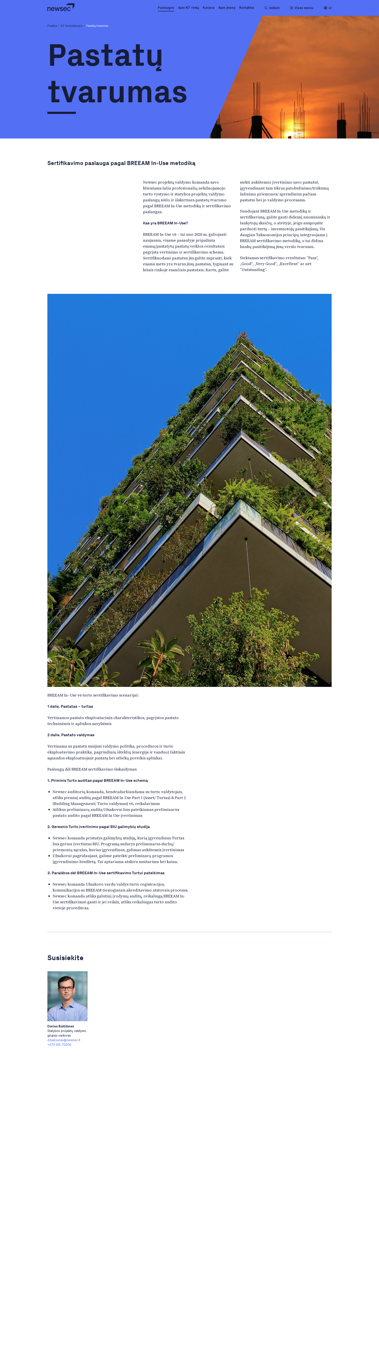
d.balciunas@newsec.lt (63, 1040)
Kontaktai (246, 7)
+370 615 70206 (59, 1044)
